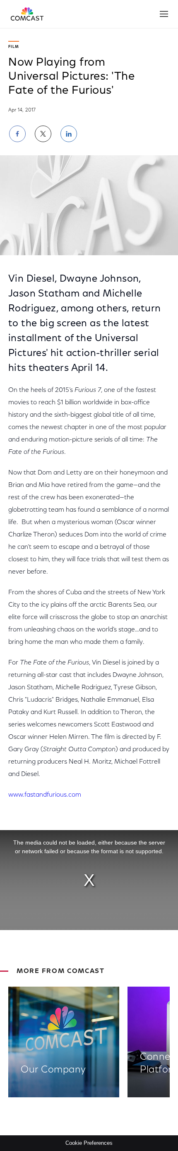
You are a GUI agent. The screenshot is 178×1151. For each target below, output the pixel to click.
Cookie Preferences (89, 1143)
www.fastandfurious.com (44, 795)
